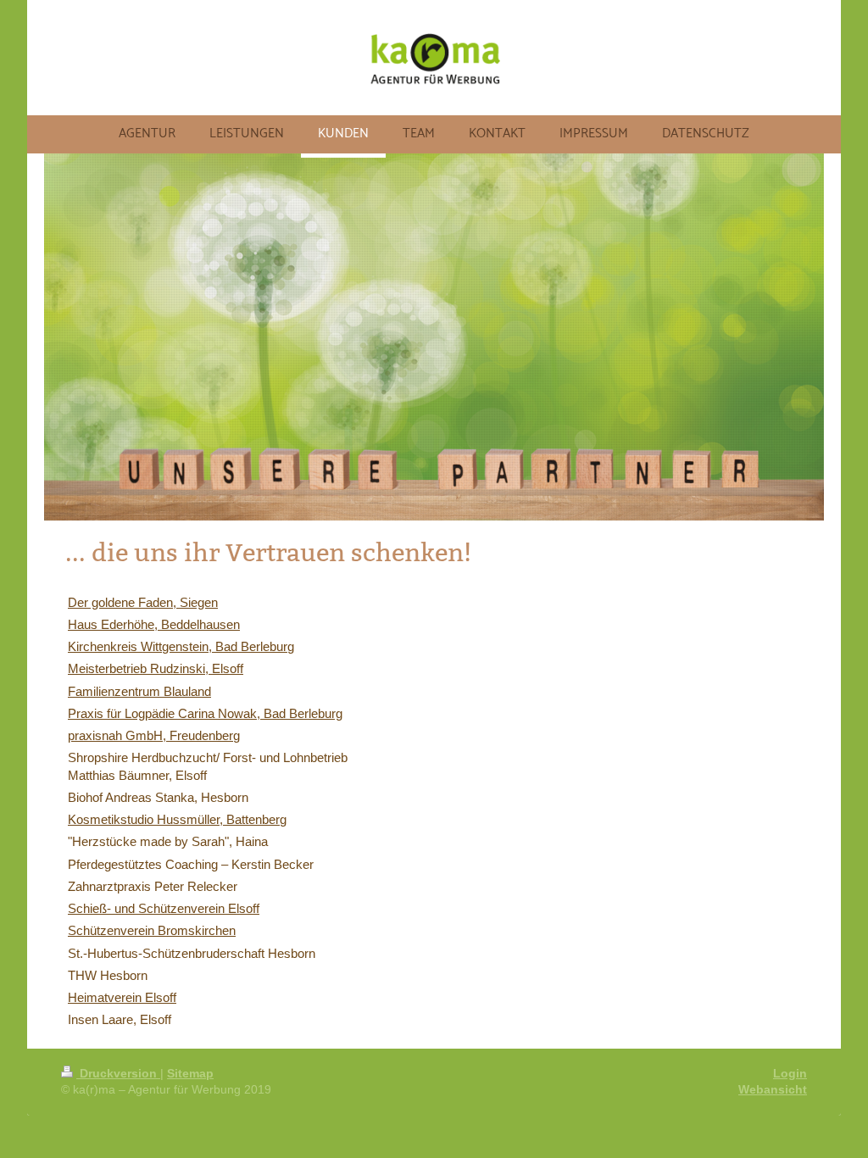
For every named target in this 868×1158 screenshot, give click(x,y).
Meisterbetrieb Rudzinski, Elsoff (155, 668)
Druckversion (118, 1073)
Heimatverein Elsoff (122, 997)
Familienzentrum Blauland (139, 691)
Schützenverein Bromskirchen (152, 930)
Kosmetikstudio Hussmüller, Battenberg (177, 819)
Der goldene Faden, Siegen (143, 602)
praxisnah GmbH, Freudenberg (154, 735)
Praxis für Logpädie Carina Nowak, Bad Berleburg (205, 713)
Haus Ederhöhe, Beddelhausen (154, 624)
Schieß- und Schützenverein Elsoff (163, 908)
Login (790, 1073)
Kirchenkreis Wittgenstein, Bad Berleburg (181, 646)
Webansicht (772, 1089)
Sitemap (190, 1073)
